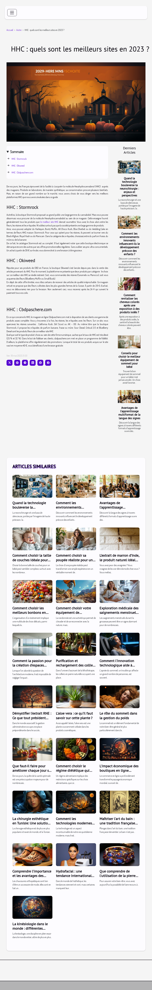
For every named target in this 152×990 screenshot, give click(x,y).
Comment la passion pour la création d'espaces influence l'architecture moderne (32, 667)
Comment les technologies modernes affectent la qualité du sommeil (74, 825)
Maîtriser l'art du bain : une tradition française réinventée (117, 823)
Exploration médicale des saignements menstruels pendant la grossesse (119, 612)
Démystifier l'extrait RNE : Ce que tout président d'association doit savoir (31, 718)
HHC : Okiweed (18, 165)
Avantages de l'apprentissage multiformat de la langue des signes (129, 413)
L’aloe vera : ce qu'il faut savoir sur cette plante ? (74, 715)
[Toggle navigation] (12, 12)
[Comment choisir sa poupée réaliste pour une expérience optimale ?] (76, 538)
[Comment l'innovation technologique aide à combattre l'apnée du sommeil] (120, 643)
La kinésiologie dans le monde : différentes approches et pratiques (30, 928)
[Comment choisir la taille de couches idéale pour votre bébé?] (32, 538)
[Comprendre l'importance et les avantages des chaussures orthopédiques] (32, 854)
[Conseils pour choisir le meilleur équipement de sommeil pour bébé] (129, 341)
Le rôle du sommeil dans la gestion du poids (118, 715)
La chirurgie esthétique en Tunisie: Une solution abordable (31, 823)
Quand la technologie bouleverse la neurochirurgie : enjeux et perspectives (129, 186)
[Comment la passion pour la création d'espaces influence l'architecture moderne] (32, 643)
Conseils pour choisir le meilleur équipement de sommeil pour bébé (129, 360)
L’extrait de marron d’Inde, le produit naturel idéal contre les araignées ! (119, 560)
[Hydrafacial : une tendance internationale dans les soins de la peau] (76, 854)
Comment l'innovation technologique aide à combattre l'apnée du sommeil (117, 667)
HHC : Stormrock (19, 158)
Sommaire (17, 151)
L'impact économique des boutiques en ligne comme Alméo (119, 770)
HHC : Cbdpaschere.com (23, 172)
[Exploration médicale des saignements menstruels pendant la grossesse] (120, 591)
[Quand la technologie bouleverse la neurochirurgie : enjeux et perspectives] (129, 167)
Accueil (10, 29)
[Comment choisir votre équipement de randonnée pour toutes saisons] (76, 591)
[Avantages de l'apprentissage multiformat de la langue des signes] (129, 396)
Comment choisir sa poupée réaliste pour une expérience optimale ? (75, 560)
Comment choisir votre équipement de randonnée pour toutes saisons (73, 615)
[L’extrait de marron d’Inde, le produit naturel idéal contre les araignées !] (120, 538)
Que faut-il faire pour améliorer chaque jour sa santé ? (31, 770)
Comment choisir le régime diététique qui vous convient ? (73, 770)
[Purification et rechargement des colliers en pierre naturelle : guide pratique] (76, 643)
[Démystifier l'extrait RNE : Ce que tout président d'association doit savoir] (32, 696)
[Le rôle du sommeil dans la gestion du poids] (120, 696)
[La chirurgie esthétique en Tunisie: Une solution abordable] (32, 801)
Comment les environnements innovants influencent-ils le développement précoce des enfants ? (129, 244)
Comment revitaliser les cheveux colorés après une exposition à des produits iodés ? (129, 303)
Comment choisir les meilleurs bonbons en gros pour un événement (31, 612)
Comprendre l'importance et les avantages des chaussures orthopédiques (31, 878)
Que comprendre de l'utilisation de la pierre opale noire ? (118, 876)
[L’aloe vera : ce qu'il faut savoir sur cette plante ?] (76, 696)
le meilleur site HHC (49, 221)
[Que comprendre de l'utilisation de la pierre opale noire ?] (120, 854)
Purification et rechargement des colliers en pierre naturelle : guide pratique (76, 667)
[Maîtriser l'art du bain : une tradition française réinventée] (120, 801)
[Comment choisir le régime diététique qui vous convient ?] (76, 749)
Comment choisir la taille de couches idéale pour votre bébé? (31, 560)
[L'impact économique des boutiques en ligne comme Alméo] (120, 749)
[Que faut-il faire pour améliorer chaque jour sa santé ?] (32, 749)
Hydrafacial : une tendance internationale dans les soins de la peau (75, 876)
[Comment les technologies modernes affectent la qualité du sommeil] (76, 801)
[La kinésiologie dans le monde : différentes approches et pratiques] (32, 907)
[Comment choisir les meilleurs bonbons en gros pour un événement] (32, 591)
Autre (18, 29)
